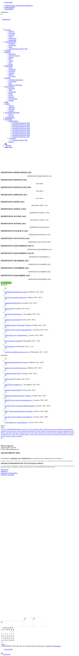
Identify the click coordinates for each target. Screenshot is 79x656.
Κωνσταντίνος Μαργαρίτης (63, 431)
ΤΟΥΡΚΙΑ (66, 432)
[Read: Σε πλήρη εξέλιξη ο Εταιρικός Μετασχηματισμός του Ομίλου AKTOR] (6, 404)
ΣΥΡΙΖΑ (54, 432)
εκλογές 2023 (15, 434)
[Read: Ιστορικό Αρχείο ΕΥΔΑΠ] (6, 318)
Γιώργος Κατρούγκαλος (58, 429)
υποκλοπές (13, 436)
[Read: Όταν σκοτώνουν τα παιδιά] (6, 339)
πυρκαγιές (3, 436)
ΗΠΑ (15, 431)
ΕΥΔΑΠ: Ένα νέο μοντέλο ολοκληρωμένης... (19, 330)
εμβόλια (27, 434)
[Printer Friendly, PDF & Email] (6, 283)
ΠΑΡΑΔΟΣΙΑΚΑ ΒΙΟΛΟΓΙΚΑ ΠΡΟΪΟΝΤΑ (19, 5)
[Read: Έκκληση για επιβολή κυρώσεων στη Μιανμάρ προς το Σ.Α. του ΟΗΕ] (6, 350)
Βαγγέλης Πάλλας (39, 429)
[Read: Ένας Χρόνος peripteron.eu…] (6, 312)
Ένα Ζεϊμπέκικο (10, 346)
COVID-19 (3, 429)
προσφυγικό (70, 434)
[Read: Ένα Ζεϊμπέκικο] (6, 345)
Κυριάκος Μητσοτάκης (51, 431)
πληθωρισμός (64, 434)
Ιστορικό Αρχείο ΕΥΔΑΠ (12, 320)
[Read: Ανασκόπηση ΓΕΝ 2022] (6, 301)
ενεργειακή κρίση (33, 434)
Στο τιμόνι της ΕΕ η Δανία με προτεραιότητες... (19, 417)
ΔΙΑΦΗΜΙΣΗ (9, 9)
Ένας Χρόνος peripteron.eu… (14, 314)
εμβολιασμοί (22, 434)
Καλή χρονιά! (9, 308)
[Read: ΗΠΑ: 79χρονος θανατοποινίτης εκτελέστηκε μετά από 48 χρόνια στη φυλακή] (6, 409)
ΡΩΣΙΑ (50, 432)
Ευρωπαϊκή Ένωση (5, 431)
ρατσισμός (8, 436)
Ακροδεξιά (23, 429)
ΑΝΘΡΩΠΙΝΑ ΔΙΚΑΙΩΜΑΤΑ (13, 429)
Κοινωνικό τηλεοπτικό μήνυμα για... (16, 297)
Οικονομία (30, 432)
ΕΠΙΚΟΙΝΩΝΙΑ (10, 7)
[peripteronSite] (5, 19)
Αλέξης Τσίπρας (30, 429)
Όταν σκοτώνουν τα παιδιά (13, 341)
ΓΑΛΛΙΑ (45, 429)
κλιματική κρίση (49, 434)
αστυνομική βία (4, 434)
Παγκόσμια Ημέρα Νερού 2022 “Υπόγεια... (18, 325)
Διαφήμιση (4, 471)
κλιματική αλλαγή (41, 434)
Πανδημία (41, 432)
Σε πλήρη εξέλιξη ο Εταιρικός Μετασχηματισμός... (20, 406)
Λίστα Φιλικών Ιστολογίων (9, 473)
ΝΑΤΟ (7, 432)
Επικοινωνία (4, 469)
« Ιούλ (3, 644)
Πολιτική (45, 432)
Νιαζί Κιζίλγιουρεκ (23, 432)
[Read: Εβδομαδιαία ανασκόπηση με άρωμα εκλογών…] (6, 290)
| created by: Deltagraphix (53, 646)
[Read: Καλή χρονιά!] (6, 307)
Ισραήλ (38, 431)
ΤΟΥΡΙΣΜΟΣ (59, 432)
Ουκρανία (36, 432)
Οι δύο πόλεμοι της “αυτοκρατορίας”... (17, 335)
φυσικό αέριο (19, 436)
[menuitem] (41, 6)
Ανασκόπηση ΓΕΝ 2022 (12, 303)
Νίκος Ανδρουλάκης (14, 432)
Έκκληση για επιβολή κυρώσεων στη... (17, 352)
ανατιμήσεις (71, 432)
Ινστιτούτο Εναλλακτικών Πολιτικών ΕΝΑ (27, 431)
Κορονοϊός (43, 431)
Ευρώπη (12, 431)
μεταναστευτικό (57, 434)
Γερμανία (50, 429)
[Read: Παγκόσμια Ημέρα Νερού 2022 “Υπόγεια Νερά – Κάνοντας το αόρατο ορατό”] (6, 323)
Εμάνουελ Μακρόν (68, 429)
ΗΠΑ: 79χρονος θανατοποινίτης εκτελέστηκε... (19, 411)
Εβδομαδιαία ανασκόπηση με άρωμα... (17, 292)
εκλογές (10, 434)
